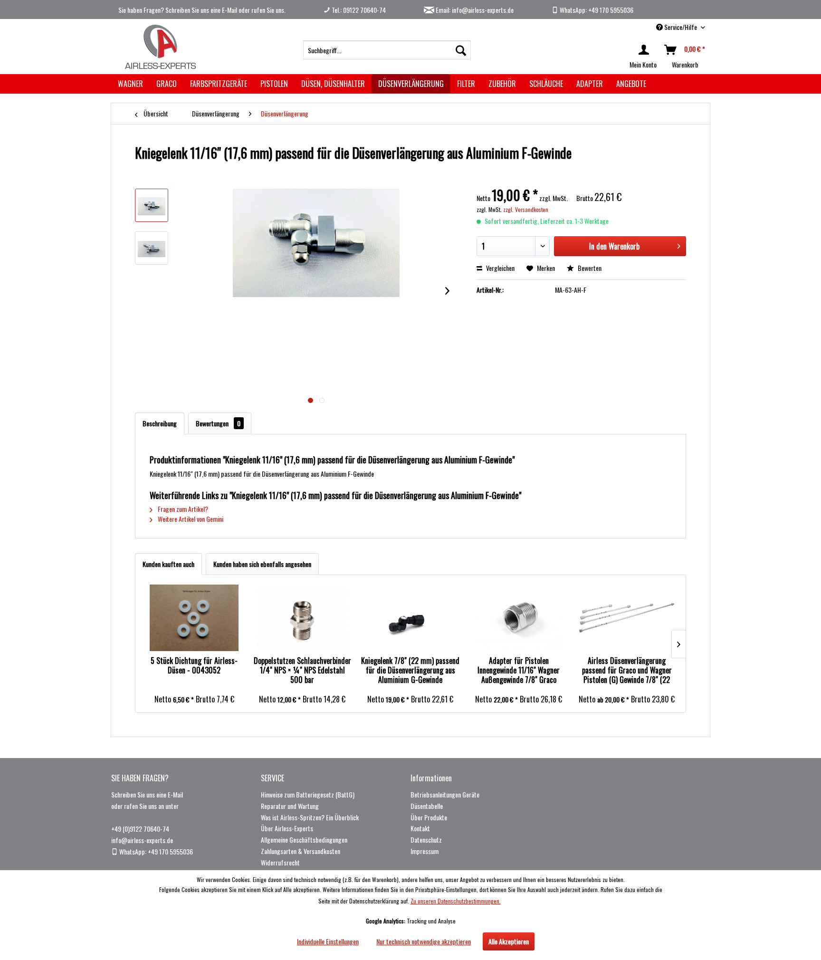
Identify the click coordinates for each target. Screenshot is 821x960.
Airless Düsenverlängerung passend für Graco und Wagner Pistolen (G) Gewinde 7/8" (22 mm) (627, 670)
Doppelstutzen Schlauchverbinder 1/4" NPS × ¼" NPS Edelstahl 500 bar (302, 670)
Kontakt (420, 828)
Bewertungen (218, 423)
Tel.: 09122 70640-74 (358, 10)
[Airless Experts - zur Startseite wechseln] (158, 46)
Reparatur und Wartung (290, 806)
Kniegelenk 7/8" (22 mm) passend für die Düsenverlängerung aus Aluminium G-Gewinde (410, 670)
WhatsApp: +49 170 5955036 (595, 10)
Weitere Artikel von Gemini (189, 519)
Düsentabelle (426, 806)
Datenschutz (426, 840)
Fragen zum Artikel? (182, 509)
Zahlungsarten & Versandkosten (300, 851)
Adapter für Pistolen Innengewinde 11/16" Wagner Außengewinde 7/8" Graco (518, 670)
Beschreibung (160, 423)
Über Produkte (428, 817)
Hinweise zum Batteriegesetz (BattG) (307, 794)
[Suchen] (461, 49)
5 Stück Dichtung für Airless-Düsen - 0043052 (194, 666)
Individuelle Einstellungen (328, 941)
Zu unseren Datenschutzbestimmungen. (455, 901)
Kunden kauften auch (168, 564)
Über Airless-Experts (287, 828)
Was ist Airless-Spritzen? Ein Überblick (310, 817)
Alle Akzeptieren (508, 941)
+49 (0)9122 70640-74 (140, 829)
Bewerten (588, 268)
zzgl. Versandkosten (525, 209)
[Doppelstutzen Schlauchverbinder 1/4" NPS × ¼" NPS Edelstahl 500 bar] (302, 618)
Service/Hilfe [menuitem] (680, 27)
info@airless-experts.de (142, 840)
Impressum (424, 851)
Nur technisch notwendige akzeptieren (423, 941)
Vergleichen (500, 268)
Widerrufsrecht (280, 862)
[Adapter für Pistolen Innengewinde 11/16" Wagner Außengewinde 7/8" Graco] (518, 618)
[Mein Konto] (646, 49)
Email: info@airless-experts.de (474, 10)
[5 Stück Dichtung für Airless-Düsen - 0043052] (194, 618)
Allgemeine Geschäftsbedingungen (304, 840)
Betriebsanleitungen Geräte (444, 794)
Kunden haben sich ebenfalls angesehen (262, 564)
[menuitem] (387, 49)
